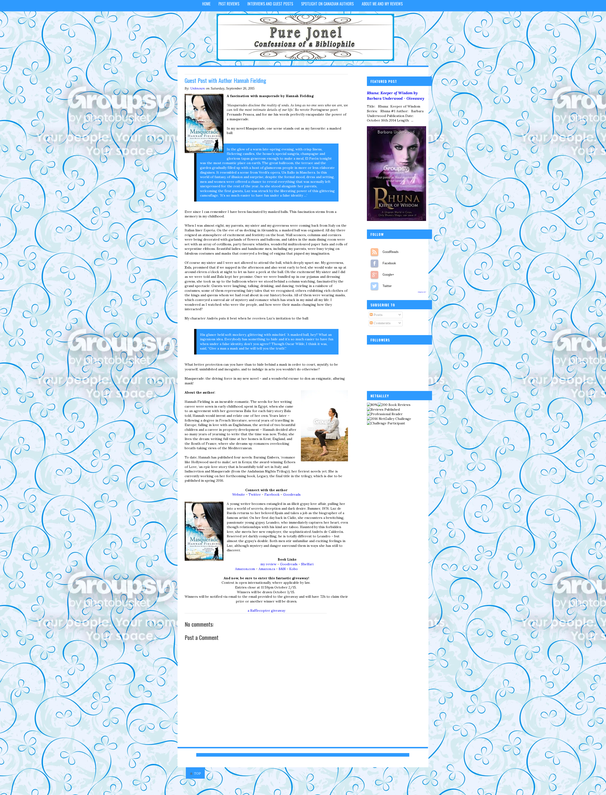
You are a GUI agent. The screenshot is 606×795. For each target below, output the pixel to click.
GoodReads (374, 252)
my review (268, 564)
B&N (282, 569)
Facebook (272, 494)
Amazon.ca (266, 569)
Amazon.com (245, 569)
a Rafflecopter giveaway (266, 610)
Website (238, 494)
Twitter (255, 494)
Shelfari (307, 564)
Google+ (374, 274)
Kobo (293, 569)
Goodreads (292, 494)
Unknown (197, 88)
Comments (382, 323)
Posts (378, 315)
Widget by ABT (422, 292)
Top (197, 774)
